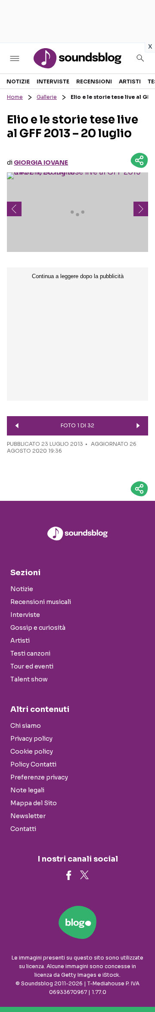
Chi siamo (25, 726)
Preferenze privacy (39, 777)
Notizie (18, 81)
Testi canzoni (30, 653)
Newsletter (28, 816)
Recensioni (94, 81)
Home (15, 97)
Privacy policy (31, 738)
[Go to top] (138, 984)
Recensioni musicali (40, 602)
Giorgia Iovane (41, 162)
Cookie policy (31, 751)
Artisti (130, 81)
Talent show (29, 679)
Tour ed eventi (31, 666)
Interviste (53, 81)
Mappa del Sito (33, 803)
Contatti (23, 829)
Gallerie (47, 97)
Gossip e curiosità (37, 628)
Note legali (27, 790)
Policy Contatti (33, 764)
